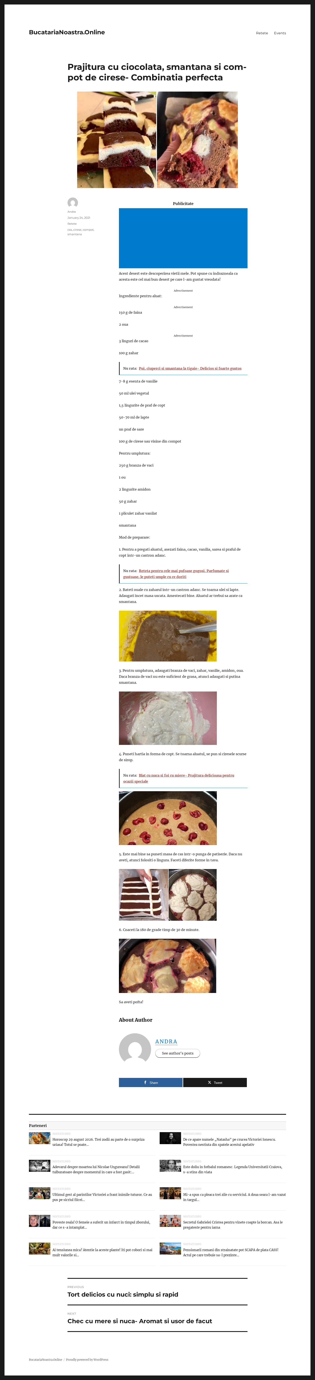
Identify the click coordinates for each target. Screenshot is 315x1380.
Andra (166, 1041)
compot (88, 229)
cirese (77, 229)
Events (280, 33)
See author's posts (178, 1053)
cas (70, 229)
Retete (262, 33)
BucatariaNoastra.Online (67, 32)
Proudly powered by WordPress (87, 1360)
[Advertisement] (184, 239)
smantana (75, 234)
